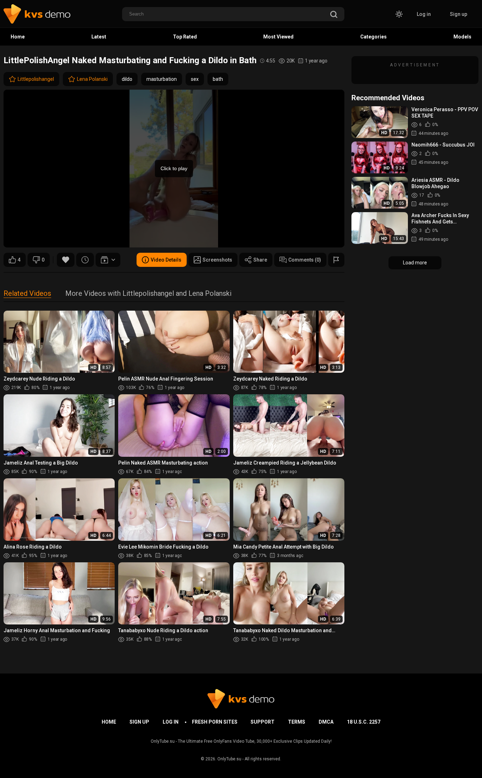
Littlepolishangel (36, 79)
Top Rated (185, 37)
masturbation (161, 79)
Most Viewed (278, 37)
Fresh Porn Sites (214, 722)
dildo (127, 79)
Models (462, 37)
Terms (296, 722)
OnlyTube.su (229, 758)
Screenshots (217, 260)
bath (218, 79)
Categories (373, 37)
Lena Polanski (92, 79)
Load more (415, 262)
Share (260, 260)
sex (195, 79)
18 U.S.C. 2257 (363, 722)
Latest (98, 37)
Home (18, 37)
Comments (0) (304, 260)
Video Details (166, 260)
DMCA (326, 722)
